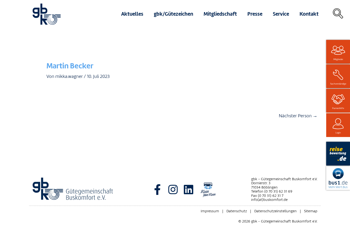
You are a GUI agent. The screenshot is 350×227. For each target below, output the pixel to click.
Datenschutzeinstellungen (275, 211)
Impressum (210, 211)
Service (281, 13)
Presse (254, 13)
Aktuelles (132, 13)
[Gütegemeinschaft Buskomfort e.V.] (80, 190)
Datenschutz (236, 211)
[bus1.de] (338, 178)
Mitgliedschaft (220, 13)
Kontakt (309, 13)
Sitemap (310, 211)
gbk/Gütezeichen (173, 13)
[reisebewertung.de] (338, 154)
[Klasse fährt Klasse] (208, 189)
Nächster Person (298, 116)
